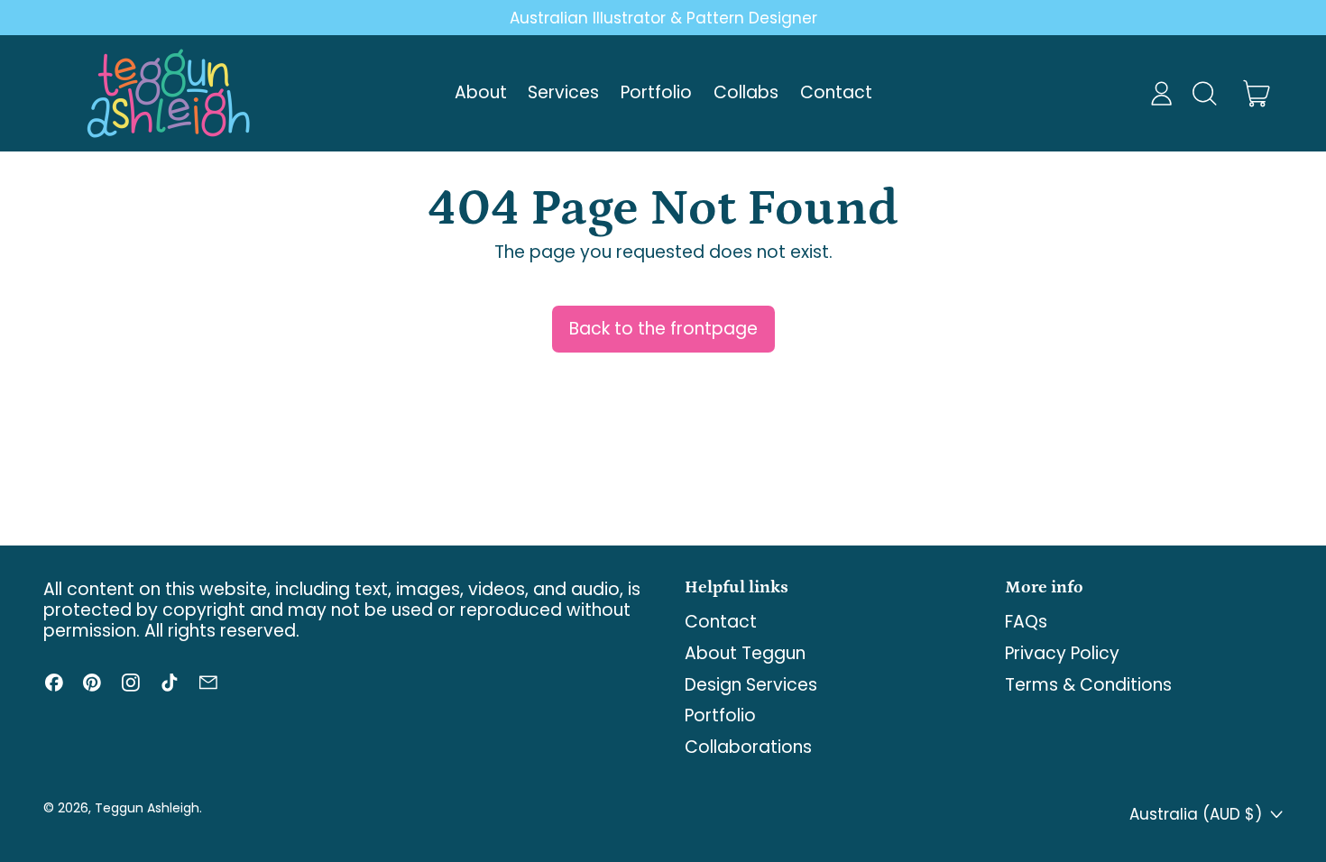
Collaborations (748, 747)
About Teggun (745, 653)
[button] (1204, 93)
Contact (836, 92)
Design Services (751, 685)
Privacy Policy (1062, 653)
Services (563, 92)
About (481, 92)
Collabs (746, 92)
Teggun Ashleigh (147, 808)
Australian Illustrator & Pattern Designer (663, 18)
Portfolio (656, 92)
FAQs (1026, 622)
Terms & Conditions (1088, 685)
